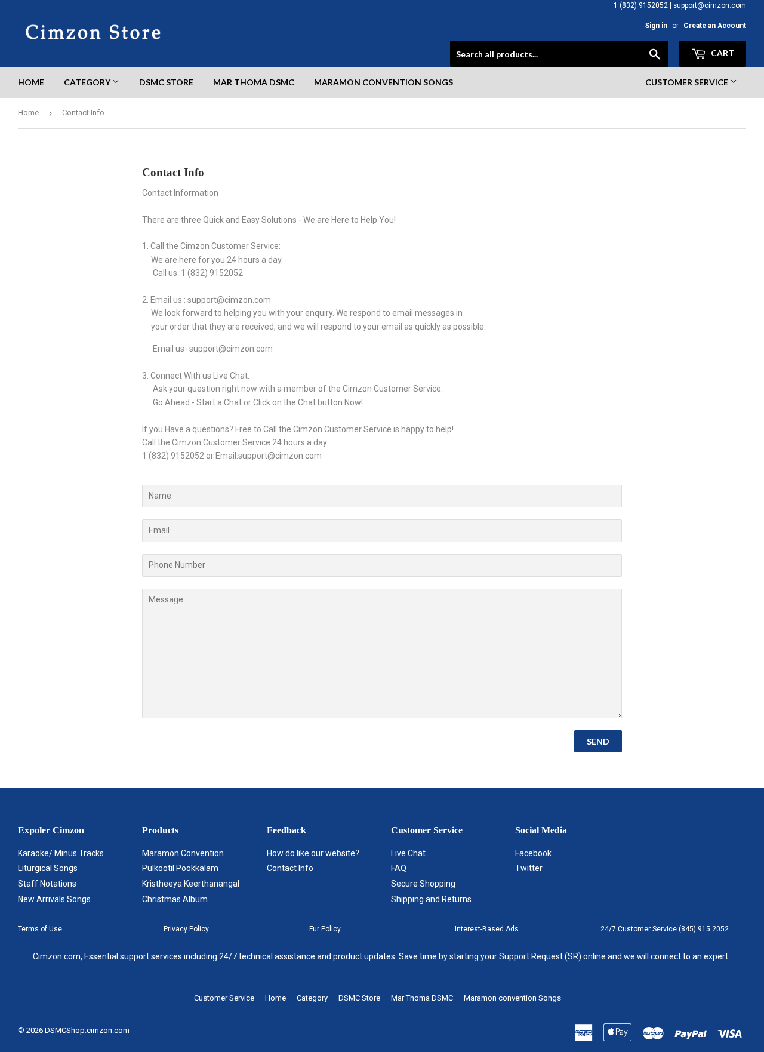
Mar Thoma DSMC (253, 82)
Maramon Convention (183, 853)
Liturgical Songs (48, 868)
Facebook (533, 853)
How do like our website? (313, 853)
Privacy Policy (186, 929)
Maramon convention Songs (383, 82)
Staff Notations (47, 883)
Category (88, 82)
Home (31, 82)
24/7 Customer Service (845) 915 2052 (664, 929)
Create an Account (714, 25)
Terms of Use (40, 929)
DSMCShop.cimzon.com (87, 1030)
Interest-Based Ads (487, 929)
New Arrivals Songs (54, 899)
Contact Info (290, 868)
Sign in (656, 25)
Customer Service (687, 82)
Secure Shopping (423, 883)
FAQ (398, 868)
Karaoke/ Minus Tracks (61, 853)
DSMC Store (166, 82)
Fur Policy (325, 929)
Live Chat (408, 853)
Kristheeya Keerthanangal (190, 883)
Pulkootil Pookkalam (180, 868)
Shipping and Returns (431, 899)
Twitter (529, 868)
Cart (721, 53)
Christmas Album (175, 899)
